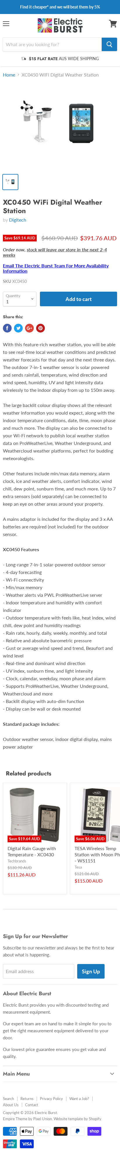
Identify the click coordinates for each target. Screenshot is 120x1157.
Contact (31, 1104)
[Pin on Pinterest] (40, 328)
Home (9, 74)
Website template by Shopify (77, 1118)
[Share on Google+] (29, 328)
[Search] (109, 44)
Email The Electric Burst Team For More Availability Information (56, 268)
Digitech (17, 219)
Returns (26, 1098)
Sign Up (91, 971)
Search (8, 1098)
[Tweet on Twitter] (18, 328)
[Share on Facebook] (7, 328)
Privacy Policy (51, 1098)
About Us (11, 1104)
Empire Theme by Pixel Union (27, 1118)
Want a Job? (79, 1098)
